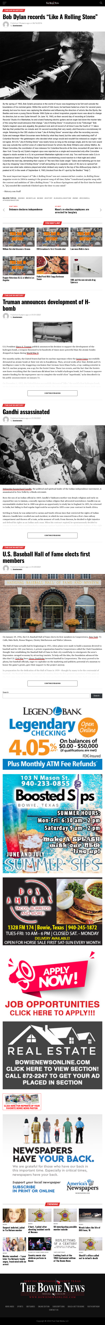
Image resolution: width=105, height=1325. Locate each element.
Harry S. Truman (24, 346)
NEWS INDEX (9, 1306)
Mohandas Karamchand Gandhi (17, 488)
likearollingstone (63, 198)
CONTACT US (53, 1309)
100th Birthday (93, 1306)
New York (93, 636)
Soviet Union (82, 358)
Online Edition (43, 1306)
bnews (22, 198)
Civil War (19, 658)
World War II (33, 353)
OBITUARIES (30, 1306)
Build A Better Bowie (76, 1306)
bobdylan (31, 198)
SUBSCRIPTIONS (58, 1306)
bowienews (17, 26)
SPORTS (20, 1306)
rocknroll (85, 198)
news (76, 198)
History (48, 198)
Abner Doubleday (37, 658)
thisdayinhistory (11, 200)
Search (6, 692)
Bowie (40, 198)
